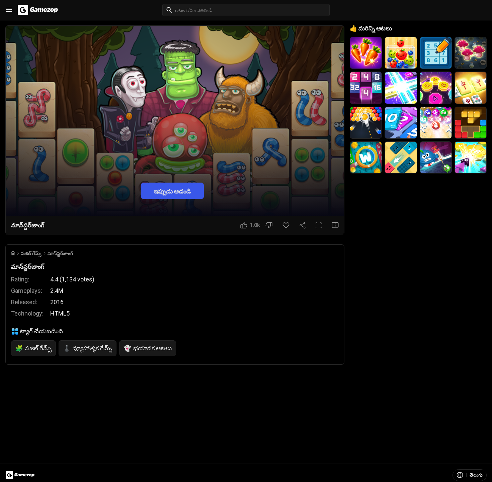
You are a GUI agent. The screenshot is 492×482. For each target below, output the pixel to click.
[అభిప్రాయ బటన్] (335, 225)
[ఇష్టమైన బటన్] (286, 225)
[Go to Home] (13, 253)
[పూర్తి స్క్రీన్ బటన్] (318, 225)
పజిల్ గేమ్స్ (31, 253)
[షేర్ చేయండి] (302, 225)
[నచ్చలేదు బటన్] (269, 225)
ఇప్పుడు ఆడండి (172, 190)
